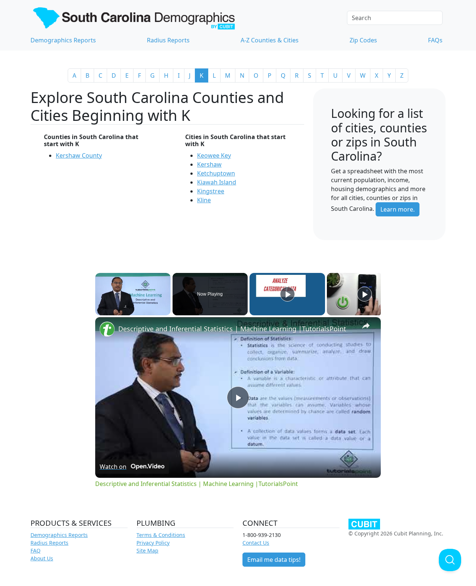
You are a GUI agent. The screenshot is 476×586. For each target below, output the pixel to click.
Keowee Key (214, 155)
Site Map (147, 550)
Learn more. (397, 209)
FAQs (435, 40)
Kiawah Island (216, 182)
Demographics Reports (63, 40)
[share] (366, 325)
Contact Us (255, 542)
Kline (204, 200)
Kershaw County (79, 155)
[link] (107, 329)
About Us (41, 558)
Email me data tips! (273, 560)
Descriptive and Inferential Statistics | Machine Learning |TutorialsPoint (232, 328)
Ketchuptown (216, 173)
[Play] (287, 294)
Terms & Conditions (160, 534)
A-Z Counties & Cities (270, 40)
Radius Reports (168, 40)
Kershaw (209, 164)
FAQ (35, 550)
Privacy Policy (153, 542)
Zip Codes (363, 40)
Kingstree (210, 191)
